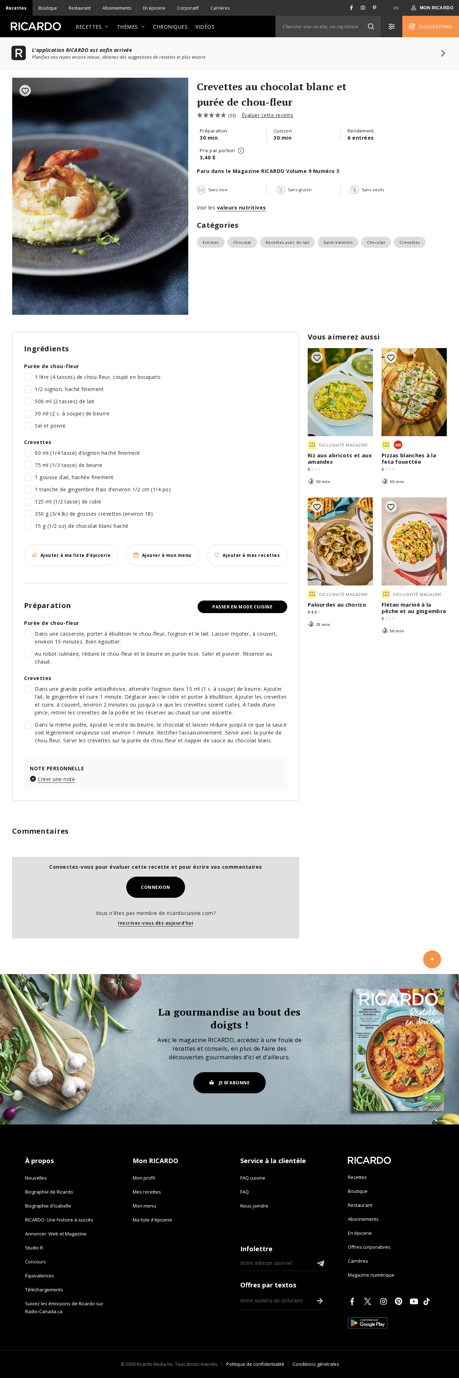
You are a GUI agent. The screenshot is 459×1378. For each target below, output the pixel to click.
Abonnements (117, 8)
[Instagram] (385, 1301)
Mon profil (144, 1178)
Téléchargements (44, 1289)
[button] (370, 26)
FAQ (244, 1192)
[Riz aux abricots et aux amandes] (340, 392)
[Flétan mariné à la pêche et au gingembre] (414, 541)
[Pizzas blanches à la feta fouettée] (414, 392)
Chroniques (170, 26)
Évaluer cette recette (268, 115)
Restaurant (80, 8)
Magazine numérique (371, 1275)
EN (396, 8)
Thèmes (127, 26)
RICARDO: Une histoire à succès (59, 1219)
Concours (35, 1261)
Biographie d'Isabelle (48, 1206)
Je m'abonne (234, 1083)
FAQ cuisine (252, 1178)
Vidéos (204, 26)
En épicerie (154, 8)
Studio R (34, 1247)
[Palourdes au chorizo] (340, 541)
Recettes (16, 8)
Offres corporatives (369, 1247)
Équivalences (39, 1275)
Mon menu (144, 1206)
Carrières (220, 8)
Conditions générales (316, 1364)
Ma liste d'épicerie (152, 1219)
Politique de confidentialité (255, 1364)
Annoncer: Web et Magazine (55, 1233)
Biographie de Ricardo (49, 1192)
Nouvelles (36, 1178)
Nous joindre (254, 1206)
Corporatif (188, 8)
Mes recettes (147, 1192)
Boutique (47, 8)
